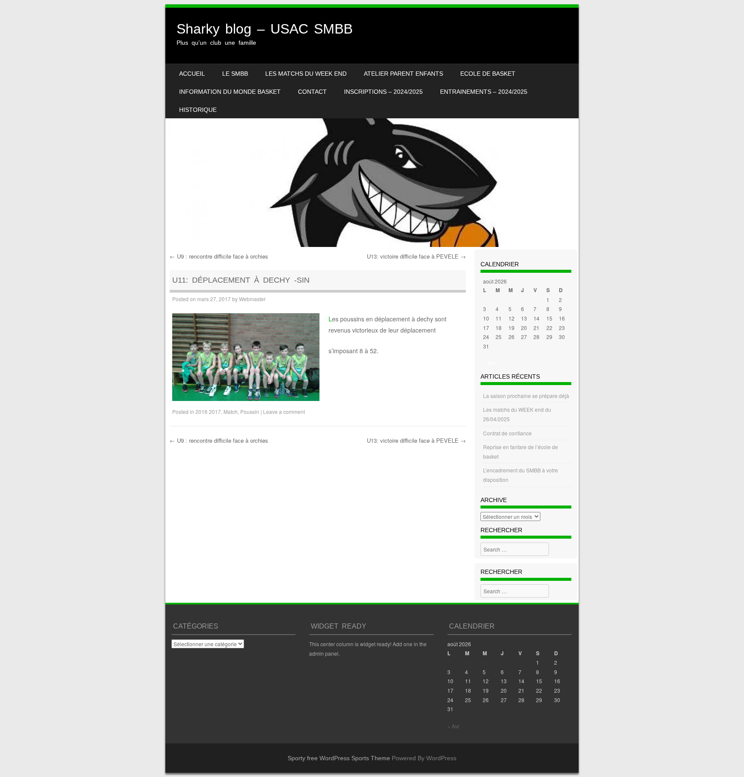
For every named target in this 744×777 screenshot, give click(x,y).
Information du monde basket (230, 91)
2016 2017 (208, 411)
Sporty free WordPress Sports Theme (339, 758)
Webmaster (252, 298)
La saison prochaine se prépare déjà (526, 395)
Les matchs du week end (306, 73)
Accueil (192, 73)
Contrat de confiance (507, 433)
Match (230, 411)
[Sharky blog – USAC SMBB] (372, 127)
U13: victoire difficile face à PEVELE (416, 256)
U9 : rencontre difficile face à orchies (219, 256)
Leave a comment (284, 411)
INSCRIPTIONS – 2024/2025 (383, 91)
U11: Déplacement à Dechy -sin (241, 280)
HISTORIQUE (198, 109)
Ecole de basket (487, 73)
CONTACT (312, 91)
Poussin (249, 411)
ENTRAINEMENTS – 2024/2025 (483, 91)
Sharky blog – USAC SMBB (265, 29)
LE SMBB (235, 73)
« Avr (489, 363)
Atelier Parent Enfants (403, 73)
